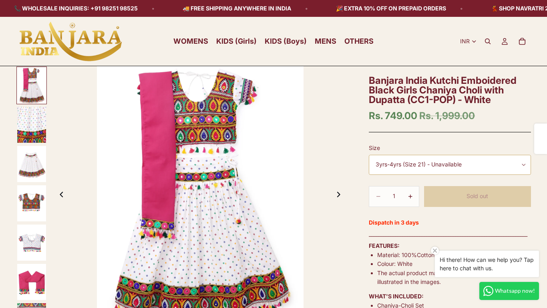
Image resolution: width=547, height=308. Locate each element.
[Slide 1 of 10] (31, 85)
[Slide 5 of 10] (31, 243)
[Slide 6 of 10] (31, 282)
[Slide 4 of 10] (31, 203)
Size (374, 147)
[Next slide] (341, 196)
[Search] (488, 41)
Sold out (477, 195)
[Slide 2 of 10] (31, 125)
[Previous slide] (59, 196)
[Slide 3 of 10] (31, 164)
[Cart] (522, 41)
